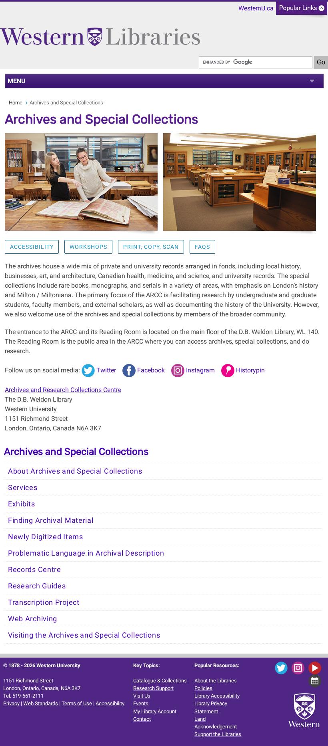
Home (15, 103)
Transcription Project (44, 602)
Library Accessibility (217, 696)
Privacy (11, 703)
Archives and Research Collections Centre (63, 390)
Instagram (200, 370)
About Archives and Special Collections (75, 471)
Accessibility (32, 247)
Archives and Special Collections (76, 451)
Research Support (153, 688)
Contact (142, 719)
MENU (17, 81)
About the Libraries (215, 681)
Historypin (250, 370)
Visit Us (141, 696)
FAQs (202, 247)
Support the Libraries (217, 734)
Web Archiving (32, 619)
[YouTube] (316, 667)
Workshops (88, 247)
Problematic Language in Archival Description (86, 553)
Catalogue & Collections (160, 681)
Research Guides (37, 586)
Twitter (106, 370)
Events (140, 703)
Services (23, 488)
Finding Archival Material (51, 520)
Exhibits (21, 504)
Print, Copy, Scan (151, 247)
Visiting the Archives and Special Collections (84, 635)
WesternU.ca (256, 8)
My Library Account (154, 711)
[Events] (316, 680)
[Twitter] (282, 667)
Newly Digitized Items (45, 537)
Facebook (151, 370)
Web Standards (40, 703)
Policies (203, 688)
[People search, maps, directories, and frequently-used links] (301, 11)
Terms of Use (77, 703)
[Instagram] (299, 667)
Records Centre (34, 570)
